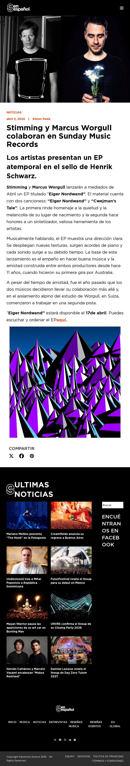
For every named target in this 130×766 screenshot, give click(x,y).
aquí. (61, 320)
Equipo (69, 756)
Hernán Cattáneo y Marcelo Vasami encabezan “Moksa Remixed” (25, 672)
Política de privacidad (108, 756)
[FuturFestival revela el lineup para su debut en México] (71, 559)
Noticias (14, 112)
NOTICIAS (39, 722)
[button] (122, 8)
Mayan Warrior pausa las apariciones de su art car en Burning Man (26, 627)
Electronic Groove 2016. (33, 756)
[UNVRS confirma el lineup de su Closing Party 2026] (71, 604)
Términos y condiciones (108, 760)
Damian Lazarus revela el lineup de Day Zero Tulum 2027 (69, 672)
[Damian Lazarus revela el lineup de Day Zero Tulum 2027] (71, 649)
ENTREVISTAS (58, 722)
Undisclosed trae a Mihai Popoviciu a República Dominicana (23, 582)
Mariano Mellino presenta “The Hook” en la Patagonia (26, 536)
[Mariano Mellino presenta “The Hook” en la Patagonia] (27, 514)
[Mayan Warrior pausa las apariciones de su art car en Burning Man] (27, 604)
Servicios (84, 756)
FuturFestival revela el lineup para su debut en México (71, 581)
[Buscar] (118, 505)
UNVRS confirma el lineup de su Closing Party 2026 (71, 625)
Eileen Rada (41, 119)
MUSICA (25, 722)
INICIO (12, 722)
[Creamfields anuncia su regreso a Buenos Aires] (71, 514)
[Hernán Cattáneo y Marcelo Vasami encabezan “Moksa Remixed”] (27, 649)
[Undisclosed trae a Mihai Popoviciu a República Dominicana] (27, 559)
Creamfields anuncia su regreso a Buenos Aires (67, 536)
